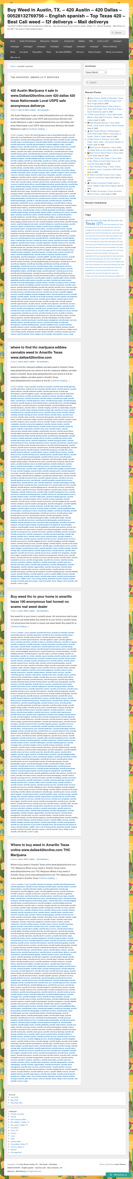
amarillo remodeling (26, 285)
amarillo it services (32, 231)
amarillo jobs (65, 231)
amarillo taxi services (19, 306)
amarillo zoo (61, 329)
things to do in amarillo (43, 334)
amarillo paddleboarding (39, 261)
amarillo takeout (34, 303)
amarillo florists (70, 205)
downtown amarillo (34, 332)
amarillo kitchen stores (26, 233)
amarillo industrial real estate (27, 224)
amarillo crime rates (41, 429)
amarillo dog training (23, 186)
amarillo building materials (35, 158)
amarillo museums (39, 252)
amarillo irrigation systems (48, 478)
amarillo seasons (62, 289)
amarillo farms (64, 198)
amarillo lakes (41, 233)
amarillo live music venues (43, 240)
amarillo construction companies (43, 175)
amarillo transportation (34, 560)
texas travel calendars (114, 236)
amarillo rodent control (37, 536)
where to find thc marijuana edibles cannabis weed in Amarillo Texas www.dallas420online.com (38, 352)
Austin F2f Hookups (28, 41)
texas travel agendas (111, 224)
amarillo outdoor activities (20, 261)
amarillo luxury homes (27, 243)
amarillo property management (22, 278)
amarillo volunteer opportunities (32, 567)
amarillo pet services (28, 266)
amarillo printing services (62, 273)
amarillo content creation (28, 177)
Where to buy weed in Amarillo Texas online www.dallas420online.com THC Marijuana (40, 849)
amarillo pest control (68, 261)
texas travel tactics (103, 270)
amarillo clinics (28, 168)
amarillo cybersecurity (40, 182)
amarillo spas (16, 299)
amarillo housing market (52, 471)
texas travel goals (104, 244)
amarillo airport (16, 142)
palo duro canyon (31, 581)
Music (12, 52)
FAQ (91, 41)
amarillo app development (35, 144)
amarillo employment (59, 191)
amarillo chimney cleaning (43, 165)
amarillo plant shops (34, 271)
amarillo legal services (27, 238)
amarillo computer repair (41, 172)
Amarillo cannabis (17, 1114)
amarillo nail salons (44, 501)
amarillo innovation (62, 224)
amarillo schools (49, 289)
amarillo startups (35, 301)
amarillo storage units (51, 301)
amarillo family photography (58, 445)
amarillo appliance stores (49, 393)
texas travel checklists (109, 239)
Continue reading (38, 128)
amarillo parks (54, 261)
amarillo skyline (23, 296)
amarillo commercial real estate (42, 170)
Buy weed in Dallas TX (19, 1125)
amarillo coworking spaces (40, 179)
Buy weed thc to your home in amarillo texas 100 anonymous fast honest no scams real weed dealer (41, 601)
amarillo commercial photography (41, 417)
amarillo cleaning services (64, 165)
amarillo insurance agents (59, 473)
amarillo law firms (62, 236)
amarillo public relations (43, 278)
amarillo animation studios (64, 142)
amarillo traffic (43, 310)
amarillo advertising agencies (31, 140)
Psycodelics (37, 52)
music (13, 1136)
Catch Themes (120, 1164)
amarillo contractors (46, 177)
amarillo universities (26, 315)
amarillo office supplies (44, 259)
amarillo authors (46, 398)
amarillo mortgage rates (45, 250)
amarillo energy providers (57, 440)
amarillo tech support (54, 306)
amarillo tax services (67, 303)
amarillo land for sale (55, 233)
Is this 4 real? (102, 41)
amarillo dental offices (26, 184)
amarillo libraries (42, 238)
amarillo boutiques (17, 158)
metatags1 (117, 41)
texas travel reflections (115, 262)
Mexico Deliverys (110, 46)
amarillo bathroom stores (64, 151)
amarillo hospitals (46, 221)
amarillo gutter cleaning (55, 461)
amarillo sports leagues (47, 299)
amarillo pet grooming (51, 264)
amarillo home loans (39, 219)
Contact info (69, 41)
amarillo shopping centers (41, 294)
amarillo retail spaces (34, 534)
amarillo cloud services (43, 168)
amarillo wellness (65, 324)
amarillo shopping (24, 294)
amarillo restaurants (56, 285)
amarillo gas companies (65, 210)
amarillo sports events (29, 299)
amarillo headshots (64, 214)
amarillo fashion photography (59, 447)
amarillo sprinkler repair (19, 301)
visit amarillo (57, 334)
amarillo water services (68, 320)
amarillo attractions (57, 149)
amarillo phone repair (45, 266)
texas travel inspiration (111, 247)
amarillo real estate (43, 280)
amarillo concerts (36, 422)
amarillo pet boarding (34, 264)
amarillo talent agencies (50, 303)
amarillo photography (35, 268)
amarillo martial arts (18, 247)
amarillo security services (46, 539)
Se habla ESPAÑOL (64, 52)
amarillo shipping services (37, 541)
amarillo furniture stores (50, 457)
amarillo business (51, 158)
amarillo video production (40, 564)
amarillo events (45, 196)
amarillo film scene (26, 203)
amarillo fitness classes (19, 205)
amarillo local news (61, 240)
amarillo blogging (37, 156)
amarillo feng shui (41, 200)
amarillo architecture (61, 147)
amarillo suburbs (65, 301)
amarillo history (31, 217)
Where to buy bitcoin (114, 52)
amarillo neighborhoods (25, 254)
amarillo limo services (24, 240)
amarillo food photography (55, 207)
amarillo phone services (62, 266)
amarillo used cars (42, 315)
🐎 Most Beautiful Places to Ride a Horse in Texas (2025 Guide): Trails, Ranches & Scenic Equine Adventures (104, 109)
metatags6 (67, 46)
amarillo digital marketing (44, 184)
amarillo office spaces (27, 259)
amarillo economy (32, 189)
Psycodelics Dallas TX (19, 1144)
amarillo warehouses (29, 320)
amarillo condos (24, 175)
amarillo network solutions (44, 254)
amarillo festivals (55, 200)
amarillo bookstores (63, 156)
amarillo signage (42, 543)
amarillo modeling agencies (25, 250)
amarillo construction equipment (32, 424)
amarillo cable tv (65, 158)
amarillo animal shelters (45, 142)
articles (20, 135)
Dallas (106, 220)
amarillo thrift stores (66, 308)
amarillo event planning (29, 196)
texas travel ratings (114, 259)
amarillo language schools (45, 236)
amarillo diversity (61, 184)
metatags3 (28, 46)
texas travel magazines (107, 250)
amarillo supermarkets (19, 303)
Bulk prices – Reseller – (50, 41)
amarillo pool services (64, 271)
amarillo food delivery (37, 207)
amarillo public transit (61, 278)
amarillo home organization (58, 219)
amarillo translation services (60, 310)
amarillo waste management (47, 320)
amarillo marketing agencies (62, 245)
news (13, 1138)
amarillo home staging (55, 468)
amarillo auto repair (24, 151)
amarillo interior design (32, 226)
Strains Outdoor (94, 52)
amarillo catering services (51, 163)
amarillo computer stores (60, 172)
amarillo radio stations (27, 280)
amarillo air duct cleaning (67, 140)
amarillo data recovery (47, 431)
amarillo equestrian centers (59, 193)
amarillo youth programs (47, 329)
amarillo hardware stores (47, 214)
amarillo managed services (25, 245)
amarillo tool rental (17, 310)
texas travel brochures (96, 236)
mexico (13, 1133)
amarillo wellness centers (20, 327)
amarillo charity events (24, 165)
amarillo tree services (30, 313)
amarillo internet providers (36, 229)
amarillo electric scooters (63, 189)
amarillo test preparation (26, 308)
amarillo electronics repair (20, 191)
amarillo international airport (52, 475)
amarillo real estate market (61, 280)
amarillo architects (46, 147)
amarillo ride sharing (46, 287)
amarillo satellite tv (35, 289)
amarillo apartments (18, 144)
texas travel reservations (94, 264)
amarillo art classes (49, 396)
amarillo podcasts (49, 271)
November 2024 (16, 1102)
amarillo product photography (21, 275)
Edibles (82, 41)
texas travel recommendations (96, 262)
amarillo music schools (55, 252)
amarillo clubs (58, 168)
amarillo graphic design (19, 212)
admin (33, 110)
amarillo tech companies (36, 306)
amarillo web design (51, 322)
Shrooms (80, 52)
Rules (48, 52)
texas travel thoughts (103, 273)
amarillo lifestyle (55, 238)
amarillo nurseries (36, 506)
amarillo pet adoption (18, 264)
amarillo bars (49, 151)
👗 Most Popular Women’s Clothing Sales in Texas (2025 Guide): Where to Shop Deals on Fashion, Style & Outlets (104, 134)
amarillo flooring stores (55, 205)
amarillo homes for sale (30, 221)
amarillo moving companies (21, 252)
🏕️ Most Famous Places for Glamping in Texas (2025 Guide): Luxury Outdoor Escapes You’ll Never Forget (105, 101)
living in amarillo (48, 332)
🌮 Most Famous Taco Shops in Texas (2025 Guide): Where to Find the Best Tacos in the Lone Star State (104, 161)
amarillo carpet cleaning (67, 161)
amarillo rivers (59, 287)
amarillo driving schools (59, 186)
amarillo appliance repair (55, 144)
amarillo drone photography (58, 436)
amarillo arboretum (31, 147)
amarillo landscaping (27, 236)
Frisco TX (14, 1130)
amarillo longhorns (44, 489)
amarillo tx (14, 315)
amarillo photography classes (55, 268)
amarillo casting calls (18, 163)
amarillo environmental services (36, 193)
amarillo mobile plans (37, 496)
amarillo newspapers (28, 257)
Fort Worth (15, 1127)
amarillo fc (30, 200)
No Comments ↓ (44, 110)
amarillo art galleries (27, 149)
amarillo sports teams (65, 299)
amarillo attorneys (42, 149)
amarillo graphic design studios (40, 212)
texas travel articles (105, 230)
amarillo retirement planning (27, 287)
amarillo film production (49, 450)
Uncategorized (16, 1152)
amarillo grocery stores (61, 212)
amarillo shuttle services (61, 294)
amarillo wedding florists (30, 324)
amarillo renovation (41, 285)
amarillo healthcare (18, 217)
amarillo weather (17, 322)
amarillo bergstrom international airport (33, 403)
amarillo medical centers (54, 247)
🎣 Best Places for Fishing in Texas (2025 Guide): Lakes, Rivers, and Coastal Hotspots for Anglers (105, 142)
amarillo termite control (29, 555)
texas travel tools (100, 276)
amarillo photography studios (38, 518)
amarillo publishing (42, 527)
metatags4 (41, 46)
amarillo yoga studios (29, 329)
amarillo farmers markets (48, 198)
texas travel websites (116, 276)
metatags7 (81, 46)
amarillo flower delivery (19, 207)
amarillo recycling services (58, 282)
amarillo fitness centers (63, 203)
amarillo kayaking (47, 480)
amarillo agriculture (50, 140)
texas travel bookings (103, 233)
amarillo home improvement (21, 219)
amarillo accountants (44, 386)
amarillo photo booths (19, 268)
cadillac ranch (72, 329)
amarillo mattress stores (35, 247)
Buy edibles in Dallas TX (20, 1122)
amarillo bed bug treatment (38, 154)
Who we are (15, 57)
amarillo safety (22, 289)
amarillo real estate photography (23, 282)
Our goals (24, 52)
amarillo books (49, 156)
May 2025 (14, 1100)
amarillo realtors (41, 282)
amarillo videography (49, 317)
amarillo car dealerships (33, 161)
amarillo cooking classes (63, 177)
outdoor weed (16, 1141)
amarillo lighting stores (39, 487)
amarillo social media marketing (41, 296)
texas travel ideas (95, 247)
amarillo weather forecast (33, 322)
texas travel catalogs (93, 239)
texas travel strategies (106, 267)
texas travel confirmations (109, 241)
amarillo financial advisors (44, 203)
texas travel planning (104, 256)
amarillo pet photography (30, 513)
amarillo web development (35, 571)
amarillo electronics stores (41, 191)
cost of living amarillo (18, 332)
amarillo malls (42, 492)
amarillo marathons (43, 245)
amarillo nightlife (43, 257)
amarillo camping (17, 161)
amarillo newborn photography (36, 503)
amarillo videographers (32, 317)
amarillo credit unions (59, 179)
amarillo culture (26, 182)
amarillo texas (41, 308)
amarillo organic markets (63, 259)
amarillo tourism (31, 310)
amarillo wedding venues (49, 324)
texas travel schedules (112, 264)
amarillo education (46, 189)
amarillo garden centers (32, 210)
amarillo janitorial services (49, 231)
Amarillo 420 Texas (44, 632)
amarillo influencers (46, 224)
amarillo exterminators (59, 196)
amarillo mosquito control (64, 250)
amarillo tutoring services (48, 313)
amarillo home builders (46, 217)
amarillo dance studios (58, 182)
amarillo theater (53, 308)
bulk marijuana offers (18, 1119)
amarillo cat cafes (33, 163)
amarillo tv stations (66, 313)
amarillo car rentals (50, 161)
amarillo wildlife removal (39, 327)
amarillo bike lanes (23, 156)
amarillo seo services (51, 292)
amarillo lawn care (45, 485)
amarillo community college (64, 170)
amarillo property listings (65, 275)
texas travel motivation (102, 253)
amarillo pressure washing (43, 273)
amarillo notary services (59, 257)
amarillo (65, 137)
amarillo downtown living (41, 186)
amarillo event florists (58, 443)
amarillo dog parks (51, 433)
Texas (32, 334)
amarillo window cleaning (58, 327)
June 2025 (14, 1097)
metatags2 (14, 46)
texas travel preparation (97, 259)
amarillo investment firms (55, 229)
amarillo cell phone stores (34, 412)
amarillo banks (37, 151)
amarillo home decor (63, 217)
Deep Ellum (117, 220)
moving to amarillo (61, 332)
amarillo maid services (59, 243)
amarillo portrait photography (21, 273)
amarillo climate (16, 168)
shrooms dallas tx (17, 1147)
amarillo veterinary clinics (59, 315)
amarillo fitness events (37, 205)
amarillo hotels (59, 221)
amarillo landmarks (45, 482)
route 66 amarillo (23, 334)
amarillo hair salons (29, 214)
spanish (13, 1149)
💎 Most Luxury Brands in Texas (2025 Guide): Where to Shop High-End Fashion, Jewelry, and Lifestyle (105, 117)
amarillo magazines (43, 243)
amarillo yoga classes (32, 576)
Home (12, 41)
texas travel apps (106, 227)
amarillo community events (21, 172)
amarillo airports (29, 142)
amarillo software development (65, 296)
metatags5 (54, 46)
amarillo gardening (48, 210)
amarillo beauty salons (19, 154)
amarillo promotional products (44, 275)
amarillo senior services (33, 292)
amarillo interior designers (52, 226)
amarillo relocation (38, 532)
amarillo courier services (20, 179)
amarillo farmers (32, 198)
